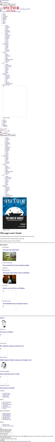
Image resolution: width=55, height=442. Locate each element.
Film (6, 57)
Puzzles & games (9, 83)
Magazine (7, 30)
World (6, 47)
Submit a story (6, 395)
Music (6, 58)
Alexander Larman (7, 301)
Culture (7, 28)
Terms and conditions (7, 404)
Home (4, 13)
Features (7, 76)
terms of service (19, 441)
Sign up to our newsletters (8, 425)
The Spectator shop (7, 415)
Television (7, 60)
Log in (10, 429)
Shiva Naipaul (6, 247)
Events (4, 19)
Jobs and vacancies (7, 407)
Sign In (26, 9)
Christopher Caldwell (4, 385)
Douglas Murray (3, 357)
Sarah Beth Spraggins (4, 371)
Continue (2, 440)
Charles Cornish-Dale (7, 262)
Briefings (5, 18)
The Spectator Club (7, 419)
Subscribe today (6, 424)
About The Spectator (7, 402)
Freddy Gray (2, 329)
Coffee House (6, 43)
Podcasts (4, 17)
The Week (7, 75)
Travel (6, 67)
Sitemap (4, 408)
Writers (4, 15)
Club (4, 21)
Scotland (7, 51)
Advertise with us (6, 394)
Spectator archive (6, 417)
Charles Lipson (3, 343)
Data (6, 48)
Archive (4, 22)
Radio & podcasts (9, 59)
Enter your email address (5, 431)
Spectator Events (6, 418)
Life (3, 63)
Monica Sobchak (6, 270)
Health (6, 72)
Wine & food (8, 66)
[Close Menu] (1, 131)
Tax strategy (5, 405)
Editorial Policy (6, 397)
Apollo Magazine (6, 414)
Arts (6, 53)
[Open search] (1, 129)
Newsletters (5, 16)
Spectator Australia (7, 413)
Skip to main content (4, 0)
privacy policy (28, 441)
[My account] (29, 9)
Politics (6, 25)
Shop (4, 23)
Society (7, 46)
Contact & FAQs (6, 393)
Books (6, 54)
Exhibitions (7, 55)
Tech (6, 29)
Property (7, 69)
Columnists (7, 77)
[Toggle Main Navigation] (1, 9)
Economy (7, 49)
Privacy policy (6, 403)
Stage (6, 61)
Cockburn (7, 27)
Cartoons (7, 82)
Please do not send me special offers (9, 438)
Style (6, 71)
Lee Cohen (5, 285)
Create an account (4, 429)
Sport (6, 70)
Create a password (4, 433)
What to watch (8, 65)
